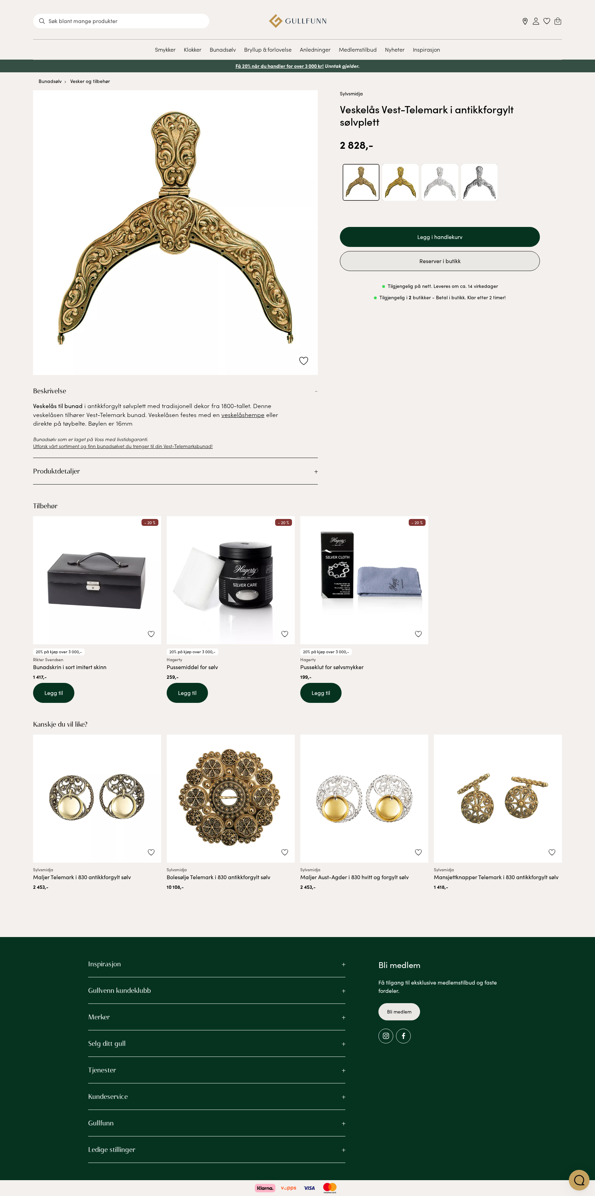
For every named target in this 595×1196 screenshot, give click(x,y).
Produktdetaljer (56, 471)
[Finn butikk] (525, 21)
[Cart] (558, 21)
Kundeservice (108, 1096)
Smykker (165, 49)
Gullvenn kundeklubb (119, 990)
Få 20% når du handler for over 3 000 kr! (280, 65)
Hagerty (174, 659)
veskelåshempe (242, 414)
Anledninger (315, 49)
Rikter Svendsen (48, 659)
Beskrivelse (49, 391)
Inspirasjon (426, 49)
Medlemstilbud (358, 49)
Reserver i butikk (440, 260)
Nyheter (395, 49)
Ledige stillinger (111, 1149)
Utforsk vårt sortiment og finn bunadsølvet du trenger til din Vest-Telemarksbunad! (123, 446)
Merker (99, 1017)
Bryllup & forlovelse (268, 49)
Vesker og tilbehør (90, 81)
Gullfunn (101, 1123)
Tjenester (102, 1070)
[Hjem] (297, 21)
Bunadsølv (223, 49)
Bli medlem (399, 1011)
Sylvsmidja (351, 93)
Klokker (192, 49)
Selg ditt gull (107, 1043)
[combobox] (121, 21)
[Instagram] (386, 1036)
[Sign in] (536, 21)
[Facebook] (403, 1036)
